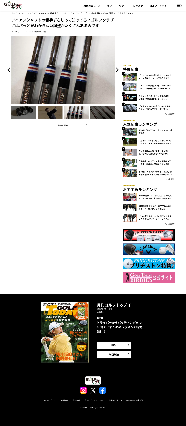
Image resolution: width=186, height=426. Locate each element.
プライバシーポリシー (93, 400)
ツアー (122, 5)
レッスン (138, 5)
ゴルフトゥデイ (158, 5)
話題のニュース (91, 5)
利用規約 (76, 400)
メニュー (179, 5)
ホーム (14, 13)
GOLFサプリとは (50, 400)
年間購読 (114, 354)
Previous (10, 70)
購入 (113, 345)
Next (116, 70)
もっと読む (170, 113)
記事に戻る (63, 125)
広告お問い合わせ (114, 400)
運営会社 (65, 400)
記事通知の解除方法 (134, 400)
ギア (109, 5)
